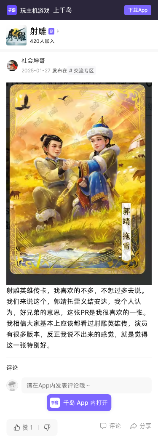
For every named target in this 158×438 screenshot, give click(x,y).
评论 (110, 425)
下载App (137, 10)
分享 (140, 425)
